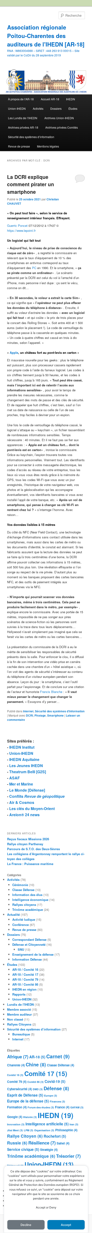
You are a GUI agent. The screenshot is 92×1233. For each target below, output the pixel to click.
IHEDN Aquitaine (24, 759)
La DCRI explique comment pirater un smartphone (30, 184)
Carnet (58, 1056)
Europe (50, 1095)
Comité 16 (15, 1075)
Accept (66, 1225)
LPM (28, 1130)
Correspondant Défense (29, 939)
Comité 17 (45, 1073)
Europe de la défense (28, 1101)
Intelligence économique (30, 899)
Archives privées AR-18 (23, 127)
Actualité (13, 914)
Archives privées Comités (61, 127)
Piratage (40, 715)
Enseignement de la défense (33, 954)
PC (34, 268)
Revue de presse (19, 146)
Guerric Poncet (17, 225)
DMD (38, 1089)
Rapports (18, 994)
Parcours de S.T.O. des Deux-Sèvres (33, 849)
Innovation (16, 1124)
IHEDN (70, 99)
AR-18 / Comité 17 (25, 974)
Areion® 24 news (24, 814)
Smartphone (55, 715)
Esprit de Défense (25, 1095)
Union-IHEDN (17, 108)
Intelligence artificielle (47, 1124)
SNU (21, 949)
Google (14, 1117)
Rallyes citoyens (24, 904)
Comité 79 (16, 1081)
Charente (16, 1065)
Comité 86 (35, 1082)
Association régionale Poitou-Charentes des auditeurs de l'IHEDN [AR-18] (45, 35)
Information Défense (27, 959)
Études (72, 108)
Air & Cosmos (21, 802)
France (62, 1107)
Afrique (17, 1056)
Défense (56, 1088)
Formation (17, 1107)
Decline (26, 1225)
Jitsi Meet (15, 1130)
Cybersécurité (19, 1089)
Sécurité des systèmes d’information (31, 137)
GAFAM (77, 1107)
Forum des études (41, 1107)
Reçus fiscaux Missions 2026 (28, 839)
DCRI (29, 715)
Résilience (42, 1143)
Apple (14, 352)
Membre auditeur (19, 1014)
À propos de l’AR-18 (21, 99)
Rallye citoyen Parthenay (25, 844)
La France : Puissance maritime (30, 863)
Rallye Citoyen (25, 1136)
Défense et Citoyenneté (29, 944)
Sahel (63, 1143)
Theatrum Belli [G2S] (27, 771)
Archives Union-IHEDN (59, 118)
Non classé (15, 1019)
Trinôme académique (27, 909)
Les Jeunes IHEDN (26, 765)
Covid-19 (55, 1081)
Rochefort (55, 1136)
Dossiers (56, 108)
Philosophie (66, 1130)
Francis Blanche (51, 691)
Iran (74, 1124)
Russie (17, 1143)
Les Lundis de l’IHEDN (22, 118)
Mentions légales (48, 146)
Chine (36, 1064)
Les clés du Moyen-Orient (32, 808)
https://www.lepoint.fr (21, 230)
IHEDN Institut (21, 747)
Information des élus (27, 894)
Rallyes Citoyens (19, 1024)
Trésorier (68, 1156)
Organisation (44, 1130)
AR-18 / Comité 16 (25, 969)
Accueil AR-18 (50, 99)
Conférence (20, 924)
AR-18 (37, 1057)
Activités (38, 108)
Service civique (23, 1149)
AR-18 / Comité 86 (25, 984)
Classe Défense (23, 889)
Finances (57, 1101)
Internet (28, 711)
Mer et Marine (21, 784)
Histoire (30, 1117)
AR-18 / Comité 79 (25, 979)
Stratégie (49, 1149)
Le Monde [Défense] (27, 790)
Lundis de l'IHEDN (20, 1004)
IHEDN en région (24, 989)
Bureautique (21, 1034)
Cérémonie (20, 885)
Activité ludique (23, 919)
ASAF (14, 778)
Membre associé (19, 1009)
